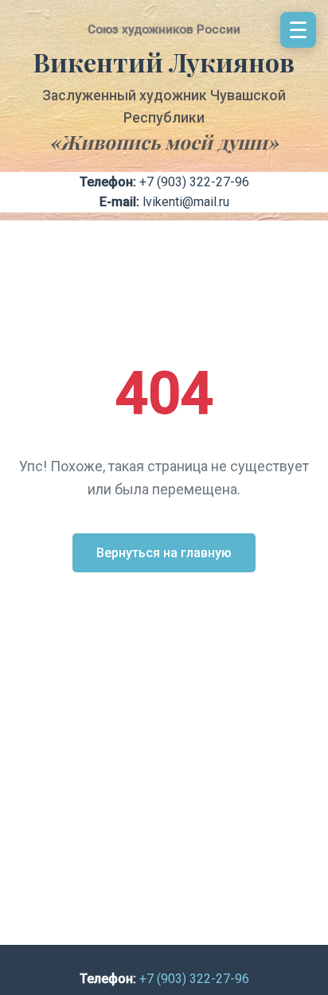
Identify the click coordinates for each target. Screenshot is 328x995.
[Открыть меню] (298, 30)
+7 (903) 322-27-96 (194, 181)
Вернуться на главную (164, 552)
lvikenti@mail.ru (186, 201)
